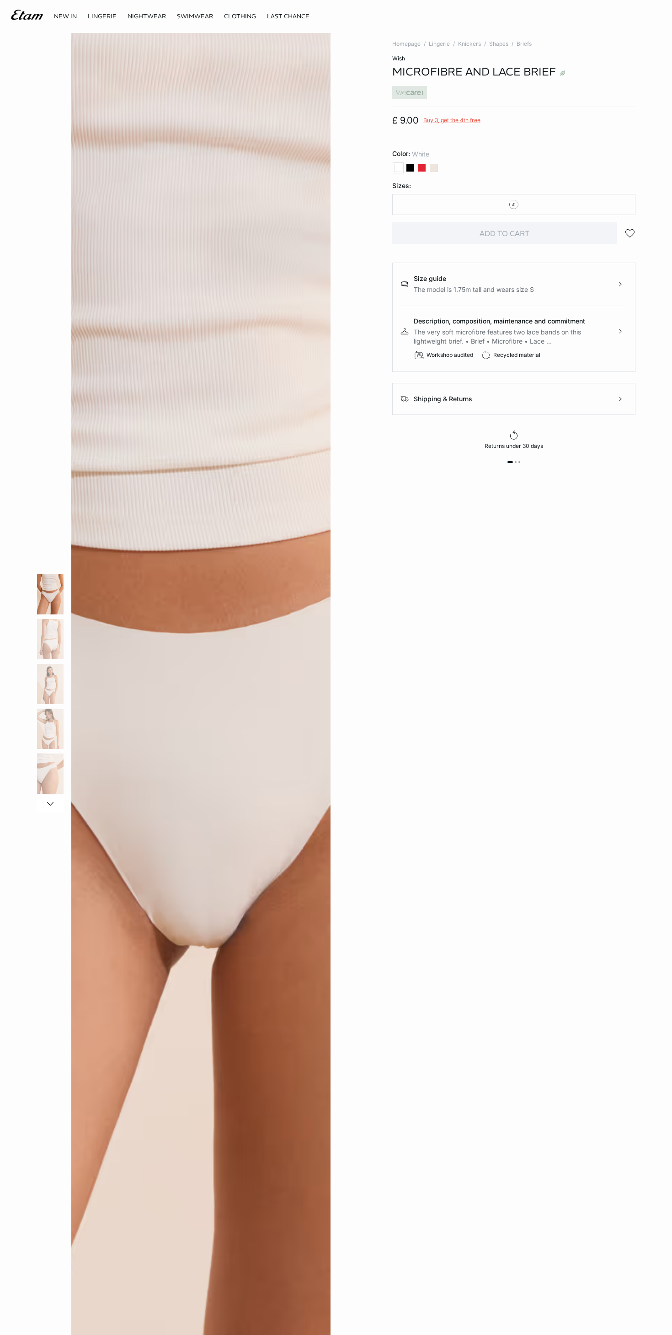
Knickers (469, 43)
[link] (65, 16)
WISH (398, 58)
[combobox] (513, 204)
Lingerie (439, 43)
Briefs (524, 43)
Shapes (498, 43)
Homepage (406, 43)
